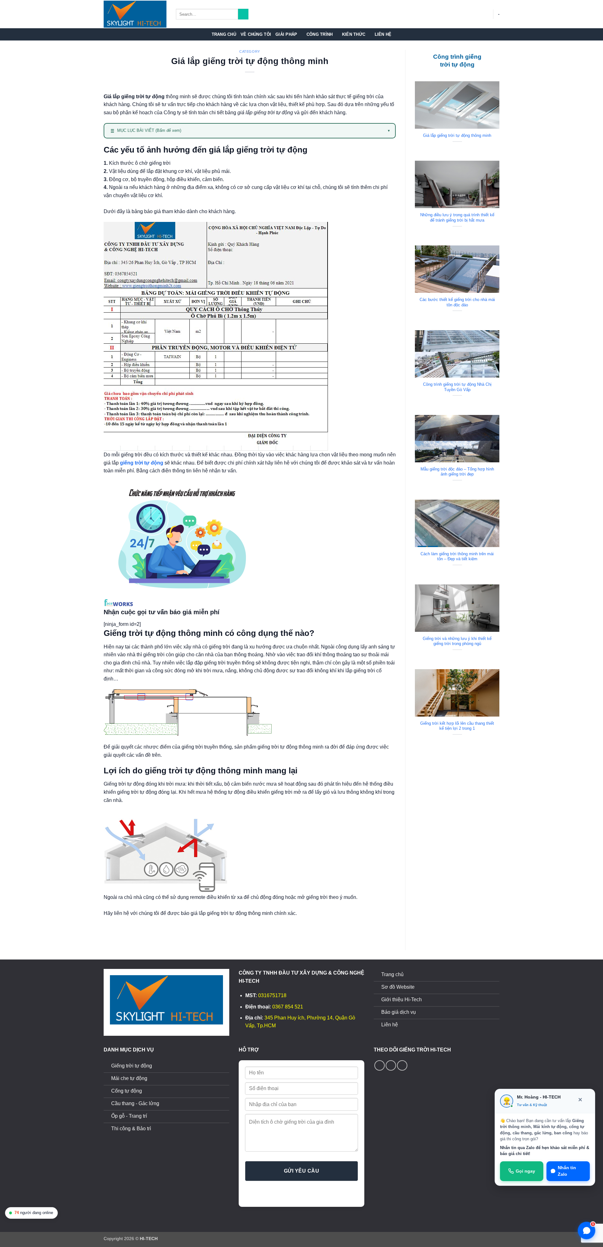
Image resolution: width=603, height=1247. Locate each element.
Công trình (320, 34)
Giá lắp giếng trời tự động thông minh (457, 135)
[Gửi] (243, 14)
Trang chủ (224, 34)
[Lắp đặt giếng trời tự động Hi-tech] (135, 14)
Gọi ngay (525, 1171)
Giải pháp (286, 34)
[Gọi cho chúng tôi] (391, 1065)
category (249, 51)
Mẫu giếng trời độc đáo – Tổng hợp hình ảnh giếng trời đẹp (457, 472)
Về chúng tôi (256, 34)
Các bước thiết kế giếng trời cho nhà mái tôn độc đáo (457, 302)
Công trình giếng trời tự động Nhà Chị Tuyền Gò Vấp (457, 387)
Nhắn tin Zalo (567, 1171)
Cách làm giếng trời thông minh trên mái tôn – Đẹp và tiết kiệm (457, 556)
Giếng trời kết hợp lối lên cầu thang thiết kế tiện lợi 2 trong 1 (457, 726)
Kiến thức (353, 34)
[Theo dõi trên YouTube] (402, 1065)
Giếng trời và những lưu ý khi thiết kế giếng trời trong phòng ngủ (457, 641)
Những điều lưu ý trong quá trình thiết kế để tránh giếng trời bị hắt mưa (457, 217)
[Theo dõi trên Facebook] (379, 1065)
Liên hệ (383, 34)
